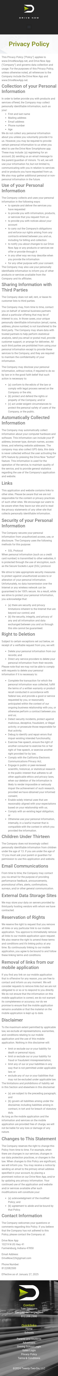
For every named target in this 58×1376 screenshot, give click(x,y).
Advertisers (29, 1342)
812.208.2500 (29, 1316)
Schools (29, 1332)
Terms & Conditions (29, 1358)
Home (29, 1328)
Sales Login (29, 1350)
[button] (29, 27)
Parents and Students (29, 1338)
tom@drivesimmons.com (29, 1312)
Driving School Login (29, 1346)
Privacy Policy (29, 1354)
